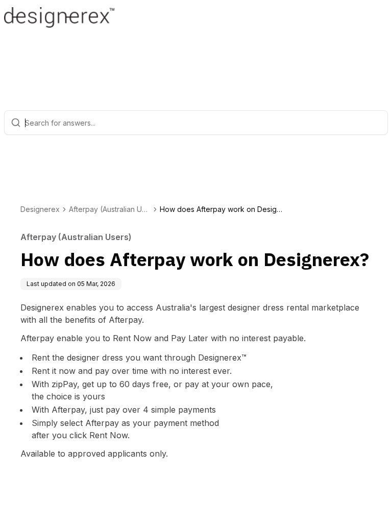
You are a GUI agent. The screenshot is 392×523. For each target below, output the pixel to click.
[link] (221, 209)
